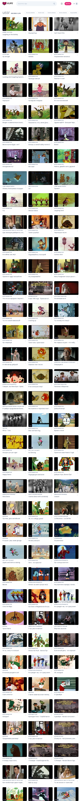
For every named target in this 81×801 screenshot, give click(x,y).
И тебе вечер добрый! (10, 364)
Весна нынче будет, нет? (11, 144)
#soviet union (41, 12)
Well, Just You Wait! (34, 450)
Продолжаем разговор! (10, 738)
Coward (56, 496)
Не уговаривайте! (34, 276)
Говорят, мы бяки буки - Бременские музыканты (14, 386)
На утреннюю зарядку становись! (65, 584)
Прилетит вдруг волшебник (12, 276)
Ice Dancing (32, 452)
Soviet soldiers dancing (35, 494)
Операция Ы (58, 364)
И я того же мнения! (61, 100)
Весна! (5, 584)
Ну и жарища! (7, 342)
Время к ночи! (59, 430)
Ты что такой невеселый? (11, 320)
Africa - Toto (7, 430)
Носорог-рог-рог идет (10, 452)
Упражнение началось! (62, 56)
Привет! (57, 188)
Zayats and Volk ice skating (11, 562)
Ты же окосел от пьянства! (63, 782)
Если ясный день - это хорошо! (64, 650)
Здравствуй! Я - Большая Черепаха (65, 122)
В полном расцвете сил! (11, 672)
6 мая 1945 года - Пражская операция (39, 298)
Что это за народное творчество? (14, 298)
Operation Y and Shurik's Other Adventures (65, 362)
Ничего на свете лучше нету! (38, 584)
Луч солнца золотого (61, 562)
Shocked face (32, 33)
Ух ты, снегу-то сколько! (11, 650)
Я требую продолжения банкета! (14, 408)
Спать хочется (7, 694)
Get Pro (68, 3)
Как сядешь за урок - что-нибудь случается (65, 342)
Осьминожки (58, 540)
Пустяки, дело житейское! (11, 518)
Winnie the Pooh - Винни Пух (38, 650)
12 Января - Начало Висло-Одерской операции (65, 760)
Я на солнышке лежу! (35, 386)
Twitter (5, 428)
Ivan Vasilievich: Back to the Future (13, 230)
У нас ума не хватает (35, 628)
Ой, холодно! (58, 672)
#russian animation (30, 12)
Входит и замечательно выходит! (14, 122)
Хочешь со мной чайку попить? (39, 144)
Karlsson (5, 516)
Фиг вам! (31, 166)
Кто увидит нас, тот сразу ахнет (65, 606)
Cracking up (32, 320)
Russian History (32, 296)
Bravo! (56, 144)
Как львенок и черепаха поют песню (39, 408)
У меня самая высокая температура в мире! (39, 694)
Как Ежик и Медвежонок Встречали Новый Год (39, 606)
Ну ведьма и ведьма (35, 100)
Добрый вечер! (59, 408)
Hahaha (30, 56)
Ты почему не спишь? (61, 320)
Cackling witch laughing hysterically (14, 77)
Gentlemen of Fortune (60, 626)
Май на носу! (32, 782)
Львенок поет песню (35, 364)
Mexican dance (33, 210)
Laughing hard (59, 210)
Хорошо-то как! (59, 78)
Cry (4, 210)
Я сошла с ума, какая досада (12, 540)
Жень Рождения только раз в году (65, 276)
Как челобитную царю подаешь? (14, 782)
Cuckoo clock (58, 254)
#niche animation (63, 12)
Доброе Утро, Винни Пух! (62, 474)
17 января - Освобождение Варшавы (39, 760)
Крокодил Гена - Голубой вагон (39, 716)
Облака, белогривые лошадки (13, 188)
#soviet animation (52, 12)
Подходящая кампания (36, 474)
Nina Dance (6, 496)
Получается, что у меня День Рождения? (39, 122)
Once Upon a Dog (33, 186)
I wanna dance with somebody (38, 496)
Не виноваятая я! (60, 298)
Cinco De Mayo (7, 606)
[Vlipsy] (8, 3)
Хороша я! (6, 100)
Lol (29, 188)
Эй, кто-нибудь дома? (35, 518)
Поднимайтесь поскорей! (37, 254)
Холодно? (6, 716)
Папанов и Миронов (61, 386)
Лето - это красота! (34, 562)
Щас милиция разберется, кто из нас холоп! (14, 232)
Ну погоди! (6, 56)
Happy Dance (7, 474)
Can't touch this (59, 33)
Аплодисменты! (8, 166)
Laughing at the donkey (10, 34)
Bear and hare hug (34, 430)
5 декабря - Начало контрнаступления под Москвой (65, 716)
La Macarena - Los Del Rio (62, 518)
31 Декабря (58, 694)
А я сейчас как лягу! (9, 254)
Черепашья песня (60, 232)
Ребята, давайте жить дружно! (64, 166)
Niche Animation (33, 54)
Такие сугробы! (33, 232)
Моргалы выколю (60, 628)
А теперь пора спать (10, 760)
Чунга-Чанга (7, 628)
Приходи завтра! (34, 78)
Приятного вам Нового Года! (64, 452)
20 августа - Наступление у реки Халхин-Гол (65, 738)
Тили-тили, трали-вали (36, 342)
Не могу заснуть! (34, 540)
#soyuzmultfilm (73, 12)
